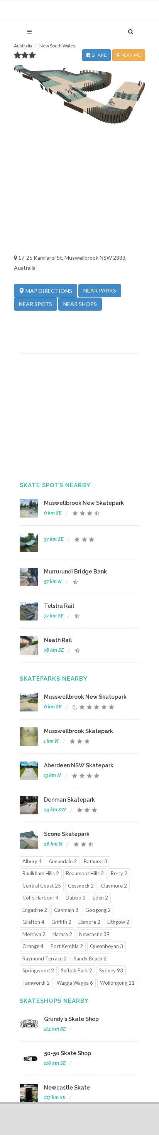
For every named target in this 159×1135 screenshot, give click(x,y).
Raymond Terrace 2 (44, 958)
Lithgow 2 (118, 922)
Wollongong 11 (117, 983)
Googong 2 (98, 910)
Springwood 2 (38, 970)
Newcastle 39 (94, 934)
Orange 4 (33, 946)
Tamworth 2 (36, 983)
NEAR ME (130, 55)
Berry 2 (119, 873)
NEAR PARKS (99, 290)
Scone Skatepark (67, 834)
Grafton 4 (33, 922)
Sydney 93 (111, 970)
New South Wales (57, 46)
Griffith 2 (61, 922)
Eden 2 (100, 898)
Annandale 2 (63, 861)
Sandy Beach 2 (90, 958)
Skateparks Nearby (54, 678)
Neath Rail (58, 640)
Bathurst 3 (95, 861)
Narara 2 (62, 934)
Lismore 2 (89, 922)
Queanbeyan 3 (106, 946)
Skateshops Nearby (54, 1000)
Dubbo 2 (76, 898)
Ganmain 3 (66, 910)
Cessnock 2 (81, 886)
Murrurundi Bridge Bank (75, 571)
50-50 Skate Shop (67, 1053)
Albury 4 (32, 861)
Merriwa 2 (34, 934)
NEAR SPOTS (35, 304)
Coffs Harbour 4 (40, 898)
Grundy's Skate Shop (71, 1019)
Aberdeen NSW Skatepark (78, 765)
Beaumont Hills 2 (85, 873)
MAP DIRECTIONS (48, 291)
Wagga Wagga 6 (75, 983)
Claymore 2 (114, 886)
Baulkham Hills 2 (40, 873)
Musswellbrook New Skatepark (85, 697)
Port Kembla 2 (67, 946)
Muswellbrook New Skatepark (84, 503)
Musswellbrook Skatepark (78, 731)
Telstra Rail (59, 606)
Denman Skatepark (69, 800)
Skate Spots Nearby (55, 485)
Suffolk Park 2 (76, 970)
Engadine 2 (34, 910)
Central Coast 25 (41, 886)
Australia (23, 46)
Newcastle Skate (67, 1088)
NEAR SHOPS (80, 304)
